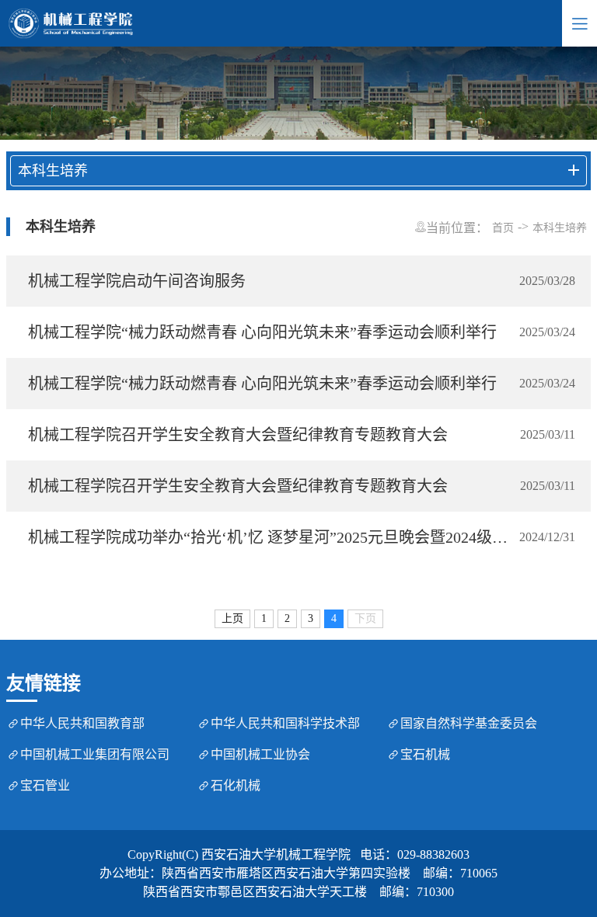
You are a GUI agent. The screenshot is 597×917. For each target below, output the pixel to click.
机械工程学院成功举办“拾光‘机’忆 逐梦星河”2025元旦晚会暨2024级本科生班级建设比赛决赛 (271, 537)
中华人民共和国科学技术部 (285, 723)
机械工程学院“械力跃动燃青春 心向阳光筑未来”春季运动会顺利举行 (262, 332)
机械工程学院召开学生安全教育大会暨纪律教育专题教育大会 (238, 434)
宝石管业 (45, 785)
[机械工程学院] (281, 23)
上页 (232, 618)
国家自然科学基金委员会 (468, 723)
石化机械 (235, 785)
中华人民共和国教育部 (82, 723)
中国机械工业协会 (260, 754)
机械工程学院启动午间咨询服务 (137, 281)
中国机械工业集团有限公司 (94, 754)
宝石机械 (425, 754)
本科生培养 (559, 228)
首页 (503, 228)
